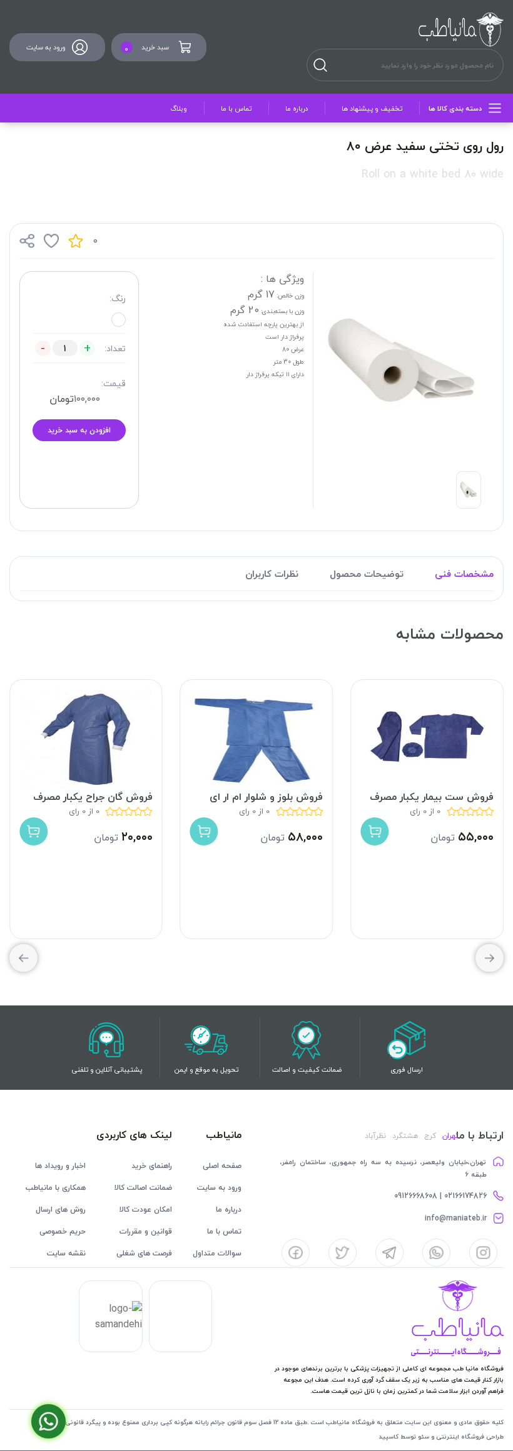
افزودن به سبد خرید (79, 430)
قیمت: (113, 383)
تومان (61, 398)
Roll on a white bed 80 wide (433, 174)
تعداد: (115, 348)
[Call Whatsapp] (48, 1421)
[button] (23, 958)
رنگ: (117, 298)
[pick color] (118, 319)
